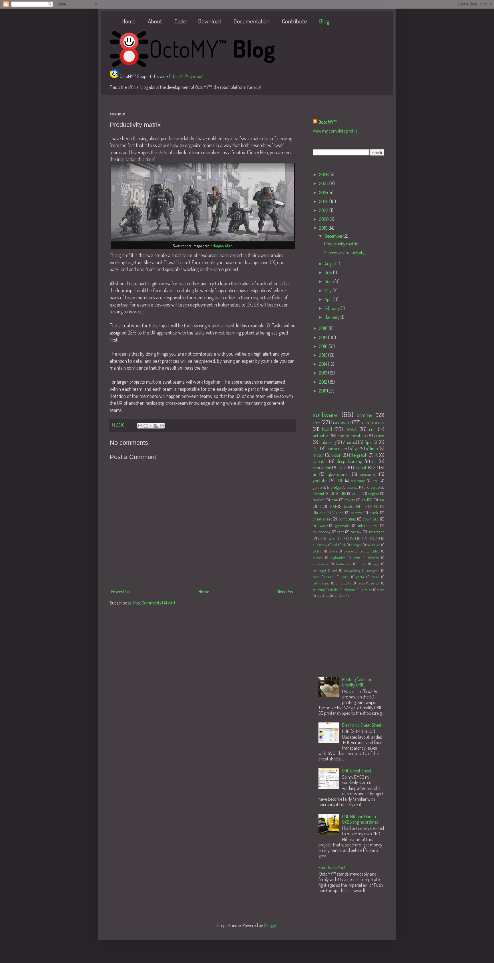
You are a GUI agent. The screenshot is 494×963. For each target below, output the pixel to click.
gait (362, 551)
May (328, 290)
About (155, 21)
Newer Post (121, 591)
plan (334, 499)
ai (314, 474)
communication (352, 436)
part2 (330, 576)
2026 (324, 174)
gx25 (358, 448)
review (355, 531)
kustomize (343, 564)
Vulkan (337, 512)
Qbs (316, 448)
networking (352, 570)
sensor (375, 583)
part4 (360, 576)
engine (373, 493)
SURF (374, 506)
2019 (323, 228)
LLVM (352, 538)
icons (356, 557)
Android (350, 442)
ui (320, 506)
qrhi (348, 583)
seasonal (368, 474)
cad (334, 544)
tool (342, 468)
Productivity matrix (341, 244)
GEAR (332, 506)
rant (340, 531)
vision (336, 455)
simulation (322, 468)
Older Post (285, 591)
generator (343, 525)
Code (180, 21)
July (328, 272)
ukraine (366, 589)
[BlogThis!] (145, 426)
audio (357, 493)
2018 (323, 328)
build (327, 429)
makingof (319, 570)
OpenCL (371, 442)
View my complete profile (335, 131)
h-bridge (334, 487)
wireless (339, 596)
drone (333, 551)
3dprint (318, 493)
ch (344, 544)
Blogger (270, 925)
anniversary (336, 448)
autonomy (320, 544)
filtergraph (358, 455)
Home (128, 21)
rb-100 (367, 499)
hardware (341, 422)
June (329, 281)
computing (347, 518)
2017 (323, 337)
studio (334, 589)
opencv (352, 487)
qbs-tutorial (338, 474)
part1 (316, 576)
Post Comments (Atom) (154, 603)
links (362, 564)
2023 (324, 201)
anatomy (358, 480)
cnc (372, 429)
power (349, 499)
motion (318, 499)
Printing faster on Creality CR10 (357, 682)
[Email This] (140, 426)
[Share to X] (151, 426)
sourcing (318, 589)
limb (374, 448)
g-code (348, 551)
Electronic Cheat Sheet (362, 725)
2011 (323, 391)
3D (375, 468)
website (335, 538)
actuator (320, 436)
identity (373, 557)
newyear (373, 570)
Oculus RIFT (353, 506)
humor (318, 557)
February (332, 308)
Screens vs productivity (344, 252)
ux (320, 538)
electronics (373, 422)
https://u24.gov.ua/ (186, 76)
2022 (324, 210)
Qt (332, 493)
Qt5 (343, 493)
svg (381, 499)
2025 (324, 183)
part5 (375, 576)
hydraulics (338, 557)
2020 (324, 219)
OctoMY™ (327, 122)
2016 (323, 346)
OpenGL (319, 461)
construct (373, 544)
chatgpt (356, 544)
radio (360, 583)
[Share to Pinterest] (162, 426)
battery (356, 512)
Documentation (252, 21)
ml (335, 570)
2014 (323, 364)
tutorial (359, 468)
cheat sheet (322, 518)
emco (379, 436)
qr (337, 583)
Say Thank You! (331, 867)
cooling (317, 551)
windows (323, 596)
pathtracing (321, 583)
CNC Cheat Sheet (356, 771)
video (380, 589)
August (331, 264)
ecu (376, 480)
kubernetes (320, 564)
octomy (364, 415)
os (374, 461)
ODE (339, 480)
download (370, 518)
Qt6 (363, 538)
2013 (323, 373)
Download (209, 21)
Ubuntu (319, 512)
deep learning (349, 461)
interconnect (368, 525)
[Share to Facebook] (156, 426)
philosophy (321, 531)
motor (318, 455)
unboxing (327, 442)
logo (376, 564)
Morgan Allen (222, 245)
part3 (345, 576)
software (325, 414)
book (374, 512)
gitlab (375, 551)
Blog (324, 21)
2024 (324, 192)
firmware (320, 525)
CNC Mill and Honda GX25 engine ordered (360, 819)
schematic (376, 531)
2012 (323, 382)
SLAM (376, 538)
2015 (323, 355)
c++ (316, 422)
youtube (320, 480)
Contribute (294, 21)
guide (317, 487)
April (328, 299)
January (332, 317)
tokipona (350, 589)
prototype (372, 487)
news (351, 429)
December (333, 236)
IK (376, 455)
